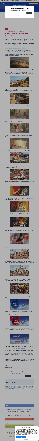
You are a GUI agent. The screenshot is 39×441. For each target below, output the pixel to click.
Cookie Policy (26, 439)
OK (21, 437)
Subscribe (29, 12)
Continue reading (19, 15)
